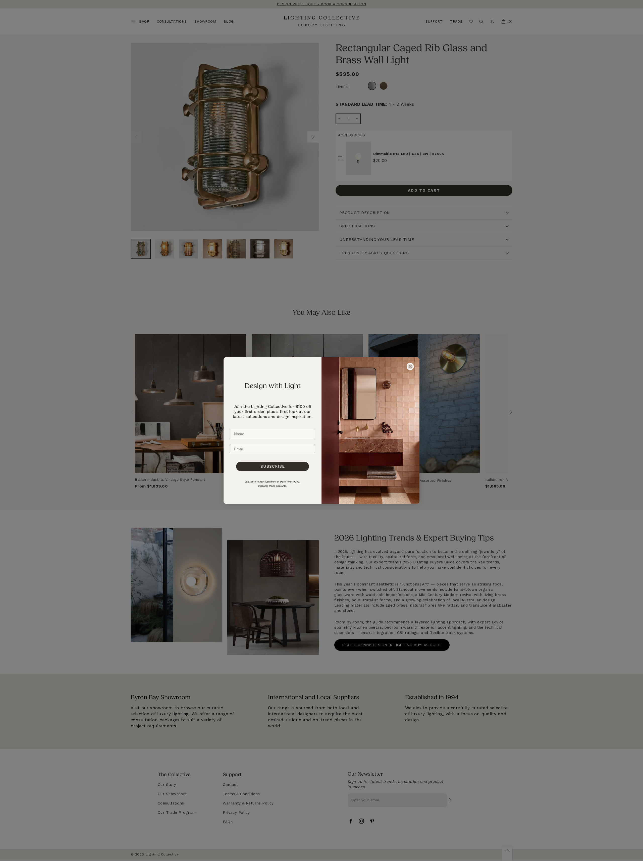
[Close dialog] (410, 366)
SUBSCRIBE (272, 466)
